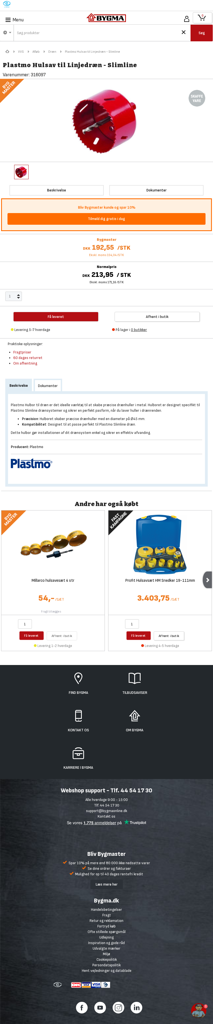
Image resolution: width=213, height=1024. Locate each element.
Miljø (106, 954)
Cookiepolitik (107, 959)
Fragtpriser (22, 352)
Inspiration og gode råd (106, 942)
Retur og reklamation (106, 920)
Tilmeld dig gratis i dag (106, 218)
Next (207, 580)
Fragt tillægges (51, 612)
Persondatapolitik (106, 965)
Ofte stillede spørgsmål (107, 931)
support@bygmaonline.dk (106, 810)
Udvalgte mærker (106, 948)
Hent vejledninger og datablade (106, 970)
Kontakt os (106, 816)
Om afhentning (25, 363)
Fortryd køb (106, 926)
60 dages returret (27, 357)
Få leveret (31, 635)
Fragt (106, 915)
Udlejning (106, 937)
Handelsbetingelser (106, 909)
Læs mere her (107, 884)
